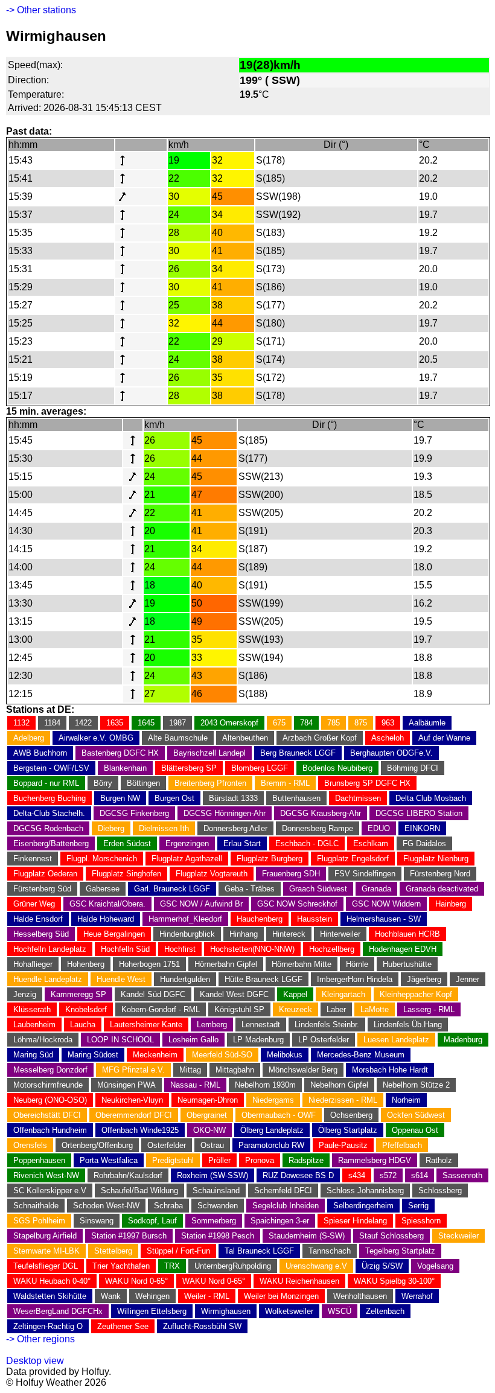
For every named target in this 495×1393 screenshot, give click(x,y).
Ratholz (439, 1160)
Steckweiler (458, 1235)
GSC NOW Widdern (386, 903)
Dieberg (111, 828)
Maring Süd (33, 1054)
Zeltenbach (385, 1311)
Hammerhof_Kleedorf (185, 918)
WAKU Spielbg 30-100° (394, 1281)
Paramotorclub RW (271, 1145)
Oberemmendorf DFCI (133, 1115)
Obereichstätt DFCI (47, 1115)
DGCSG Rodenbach (48, 828)
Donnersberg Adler (235, 828)
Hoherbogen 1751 (149, 964)
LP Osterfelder (323, 1039)
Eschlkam (370, 843)
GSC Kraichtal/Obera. (107, 903)
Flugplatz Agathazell (187, 858)
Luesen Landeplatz (396, 1039)
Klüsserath (32, 1009)
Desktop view (35, 1361)
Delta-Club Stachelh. (49, 813)
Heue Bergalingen (114, 934)
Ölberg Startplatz (347, 1130)
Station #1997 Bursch (129, 1235)
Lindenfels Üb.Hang (408, 1024)
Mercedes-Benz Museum (360, 1054)
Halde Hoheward (105, 918)
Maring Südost (93, 1054)
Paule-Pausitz (343, 1145)
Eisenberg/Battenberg (51, 843)
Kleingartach (343, 994)
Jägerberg (424, 979)
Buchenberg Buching (49, 798)
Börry (103, 783)
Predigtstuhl (173, 1160)
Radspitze (306, 1160)
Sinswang (96, 1220)
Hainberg (450, 903)
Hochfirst (180, 949)
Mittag (190, 1069)
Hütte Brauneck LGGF (263, 979)
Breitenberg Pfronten (210, 783)
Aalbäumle (427, 722)
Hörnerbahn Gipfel (225, 964)
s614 (419, 1175)
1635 (114, 722)
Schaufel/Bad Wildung (139, 1190)
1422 (83, 722)
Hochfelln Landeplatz (49, 949)
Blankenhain (125, 768)
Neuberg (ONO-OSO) (50, 1100)
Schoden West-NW (106, 1205)
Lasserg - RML (429, 1009)
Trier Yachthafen (121, 1265)
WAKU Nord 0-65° (136, 1281)
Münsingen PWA (126, 1084)
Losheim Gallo (193, 1039)
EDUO (379, 828)
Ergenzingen (187, 843)
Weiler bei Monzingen (281, 1296)
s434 (356, 1175)
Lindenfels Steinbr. (327, 1024)
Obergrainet (207, 1115)
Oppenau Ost (415, 1130)
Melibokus (284, 1054)
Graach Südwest (318, 888)
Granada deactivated (442, 888)
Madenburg (463, 1039)
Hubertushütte (407, 964)
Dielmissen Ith (164, 828)
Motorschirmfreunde (48, 1084)
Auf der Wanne (444, 737)
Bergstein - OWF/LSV (51, 768)
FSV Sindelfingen (364, 873)
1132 (21, 722)
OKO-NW (209, 1130)
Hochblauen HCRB (407, 934)
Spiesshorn (421, 1220)
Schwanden (217, 1205)
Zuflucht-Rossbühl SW (202, 1326)
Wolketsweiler (289, 1311)
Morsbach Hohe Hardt (390, 1069)
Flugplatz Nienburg (435, 858)
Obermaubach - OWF (278, 1115)
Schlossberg (440, 1190)
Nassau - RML (195, 1084)
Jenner (467, 979)
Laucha (82, 1024)
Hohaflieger (33, 964)
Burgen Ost (174, 798)
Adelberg (28, 737)
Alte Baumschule (178, 737)
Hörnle (357, 964)
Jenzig (24, 994)
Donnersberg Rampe (317, 828)
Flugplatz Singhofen (126, 873)
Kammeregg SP (78, 994)
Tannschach (329, 1250)
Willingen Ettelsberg (152, 1311)
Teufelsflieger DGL (45, 1265)
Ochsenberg (351, 1115)
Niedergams (273, 1100)
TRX (172, 1265)
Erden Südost (127, 843)
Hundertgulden (185, 979)
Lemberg (212, 1024)
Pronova (259, 1160)
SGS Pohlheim (39, 1220)
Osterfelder (166, 1145)
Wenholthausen (360, 1296)
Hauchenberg (260, 918)
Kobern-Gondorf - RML (160, 1009)
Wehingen (152, 1296)
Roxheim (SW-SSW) (212, 1175)
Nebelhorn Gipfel (339, 1084)
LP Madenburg (258, 1039)
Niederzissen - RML (342, 1100)
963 (388, 722)
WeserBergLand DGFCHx (58, 1311)
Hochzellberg (331, 949)
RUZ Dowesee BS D (298, 1175)
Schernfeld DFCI (283, 1190)
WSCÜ (339, 1311)
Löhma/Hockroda (42, 1039)
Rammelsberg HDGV (374, 1160)
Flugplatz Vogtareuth (212, 873)
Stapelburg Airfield (45, 1235)
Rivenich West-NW (46, 1175)
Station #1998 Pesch (217, 1235)
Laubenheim (34, 1024)
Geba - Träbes (250, 888)
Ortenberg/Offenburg (97, 1145)
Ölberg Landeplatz (272, 1130)
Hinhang (243, 934)
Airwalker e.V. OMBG (96, 737)
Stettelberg (113, 1250)
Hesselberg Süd (41, 934)
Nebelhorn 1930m (265, 1084)
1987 (177, 722)
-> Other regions (40, 1339)
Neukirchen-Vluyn (132, 1100)
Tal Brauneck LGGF (259, 1250)
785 (333, 722)
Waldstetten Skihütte (49, 1296)
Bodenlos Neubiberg (337, 768)
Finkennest (32, 858)
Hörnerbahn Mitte (301, 964)
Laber (336, 1009)
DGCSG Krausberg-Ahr (320, 813)
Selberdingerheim (363, 1205)
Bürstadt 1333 (233, 798)
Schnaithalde (36, 1205)
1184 (52, 722)
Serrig (418, 1205)
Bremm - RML (285, 783)
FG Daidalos (424, 843)
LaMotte (374, 1009)
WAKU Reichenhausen (299, 1281)
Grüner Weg (34, 903)
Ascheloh (387, 737)
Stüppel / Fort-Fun (178, 1250)
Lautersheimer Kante (146, 1024)
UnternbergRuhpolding (232, 1265)
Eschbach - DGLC (307, 843)
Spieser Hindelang (355, 1220)
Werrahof (417, 1296)
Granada (376, 888)
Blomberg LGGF (259, 768)
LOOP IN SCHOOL (120, 1039)
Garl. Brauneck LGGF (172, 888)
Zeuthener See (122, 1326)
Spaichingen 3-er (280, 1220)
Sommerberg (213, 1220)
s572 (388, 1175)
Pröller (219, 1160)
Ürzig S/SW (382, 1265)
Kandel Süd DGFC (153, 994)
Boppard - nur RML (46, 783)
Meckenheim (155, 1054)
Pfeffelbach (402, 1145)
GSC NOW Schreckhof (297, 903)
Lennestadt (260, 1024)
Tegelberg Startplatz (400, 1250)
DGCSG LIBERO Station (418, 813)
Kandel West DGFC (234, 994)
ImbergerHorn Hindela (354, 979)
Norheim (406, 1100)
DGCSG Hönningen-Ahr (225, 813)
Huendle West (121, 979)
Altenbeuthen (245, 737)
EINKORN (422, 828)
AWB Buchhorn (40, 752)
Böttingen (143, 783)
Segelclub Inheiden (285, 1205)
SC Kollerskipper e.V (49, 1190)
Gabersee (103, 888)
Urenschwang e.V (316, 1265)
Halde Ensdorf (38, 918)
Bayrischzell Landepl (209, 752)
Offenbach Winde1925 (140, 1130)
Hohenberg (85, 964)
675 (279, 722)
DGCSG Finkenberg (134, 813)
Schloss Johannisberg (365, 1190)
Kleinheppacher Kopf (416, 994)
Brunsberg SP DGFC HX (367, 783)
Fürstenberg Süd (42, 888)
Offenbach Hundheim (50, 1130)
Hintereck (288, 934)
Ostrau (212, 1145)
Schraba (168, 1205)
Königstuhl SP (239, 1009)
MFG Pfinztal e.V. (133, 1069)
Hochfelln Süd (125, 949)
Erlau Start (242, 843)
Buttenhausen (296, 798)
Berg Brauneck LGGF (298, 752)
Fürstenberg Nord (440, 873)
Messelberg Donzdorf (50, 1069)
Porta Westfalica (109, 1160)
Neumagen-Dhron (207, 1100)
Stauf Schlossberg (391, 1235)
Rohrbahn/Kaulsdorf (128, 1175)
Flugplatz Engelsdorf (353, 858)
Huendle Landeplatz (47, 979)
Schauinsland (216, 1190)
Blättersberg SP (189, 768)
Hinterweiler (340, 934)
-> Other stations (41, 10)
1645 (146, 722)
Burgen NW (120, 798)
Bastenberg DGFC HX (120, 752)
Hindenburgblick (187, 934)
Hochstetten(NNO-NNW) (252, 949)
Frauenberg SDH (291, 873)
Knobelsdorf (86, 1009)
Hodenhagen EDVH (402, 949)
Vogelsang (435, 1265)
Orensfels (30, 1145)
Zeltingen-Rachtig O (48, 1326)
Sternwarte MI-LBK (46, 1250)
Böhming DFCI (412, 768)
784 (306, 722)
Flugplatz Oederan (45, 873)
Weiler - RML (206, 1296)
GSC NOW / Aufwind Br (201, 903)
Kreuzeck (295, 1009)
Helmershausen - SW (383, 918)
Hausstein (314, 918)
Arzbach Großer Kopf (320, 737)
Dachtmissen (358, 798)
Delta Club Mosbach (430, 798)
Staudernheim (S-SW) (307, 1235)
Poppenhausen (39, 1160)
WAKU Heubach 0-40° (52, 1281)
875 (360, 722)
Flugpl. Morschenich (101, 858)
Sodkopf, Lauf (152, 1220)
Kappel (295, 994)
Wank (111, 1296)
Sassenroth (462, 1175)
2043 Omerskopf (229, 722)
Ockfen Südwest (416, 1115)
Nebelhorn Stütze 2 (416, 1084)
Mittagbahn (235, 1069)
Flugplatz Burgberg (269, 858)
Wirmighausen (226, 1311)
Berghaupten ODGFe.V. (391, 752)
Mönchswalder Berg (303, 1069)
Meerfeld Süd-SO (222, 1054)
